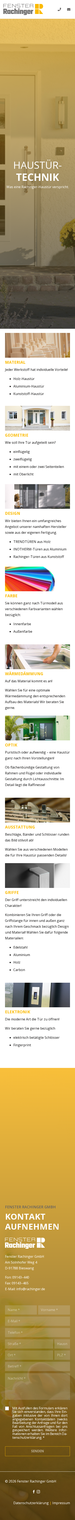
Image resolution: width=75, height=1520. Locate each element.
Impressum (61, 1503)
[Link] (23, 9)
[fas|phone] (60, 9)
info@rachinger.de (30, 1289)
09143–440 (20, 1277)
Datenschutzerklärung (31, 1503)
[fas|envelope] (69, 9)
